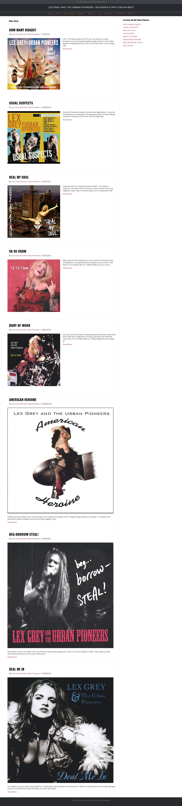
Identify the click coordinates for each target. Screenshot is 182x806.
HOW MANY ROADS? (22, 29)
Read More (67, 49)
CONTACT (131, 13)
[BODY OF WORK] (33, 360)
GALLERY (91, 13)
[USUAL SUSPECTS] (33, 137)
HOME (49, 13)
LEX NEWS (108, 13)
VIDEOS (81, 13)
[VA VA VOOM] (33, 286)
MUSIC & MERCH (69, 13)
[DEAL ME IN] (60, 730)
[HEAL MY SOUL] (33, 211)
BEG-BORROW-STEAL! (23, 534)
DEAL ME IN (16, 669)
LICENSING (120, 13)
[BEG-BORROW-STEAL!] (60, 595)
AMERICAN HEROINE (22, 399)
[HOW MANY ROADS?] (33, 64)
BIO (99, 13)
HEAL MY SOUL (19, 177)
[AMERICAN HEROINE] (60, 460)
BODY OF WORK (19, 325)
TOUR (58, 13)
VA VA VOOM (17, 251)
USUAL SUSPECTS (21, 102)
